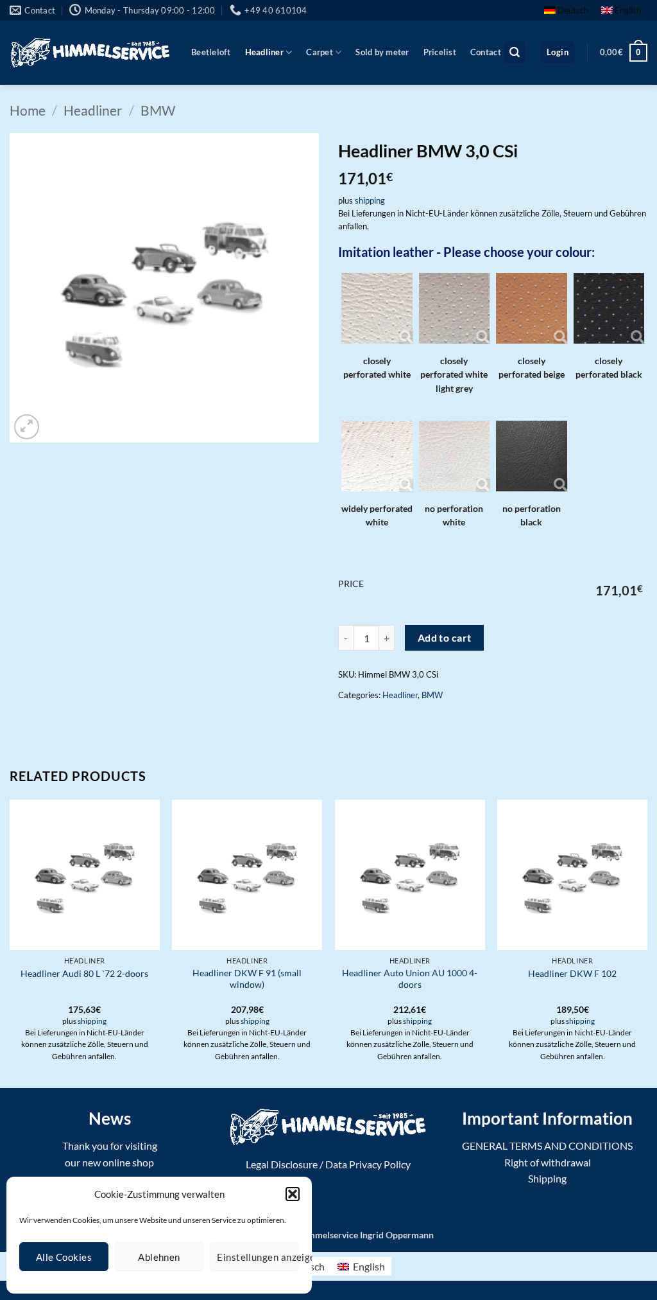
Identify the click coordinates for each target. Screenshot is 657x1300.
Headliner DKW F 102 (572, 973)
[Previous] (10, 942)
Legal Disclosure (282, 1164)
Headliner (264, 52)
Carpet (319, 52)
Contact (485, 52)
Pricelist (439, 52)
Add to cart (445, 638)
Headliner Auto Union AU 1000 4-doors (409, 978)
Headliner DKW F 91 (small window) (247, 978)
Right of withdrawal (547, 1162)
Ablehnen (159, 1257)
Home (28, 110)
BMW (158, 110)
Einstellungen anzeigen (258, 1257)
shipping (370, 200)
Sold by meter (382, 52)
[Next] (646, 942)
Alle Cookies (64, 1257)
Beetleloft (211, 52)
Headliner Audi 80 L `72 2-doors (84, 973)
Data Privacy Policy (368, 1164)
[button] (292, 1194)
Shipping (547, 1178)
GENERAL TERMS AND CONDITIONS (547, 1145)
